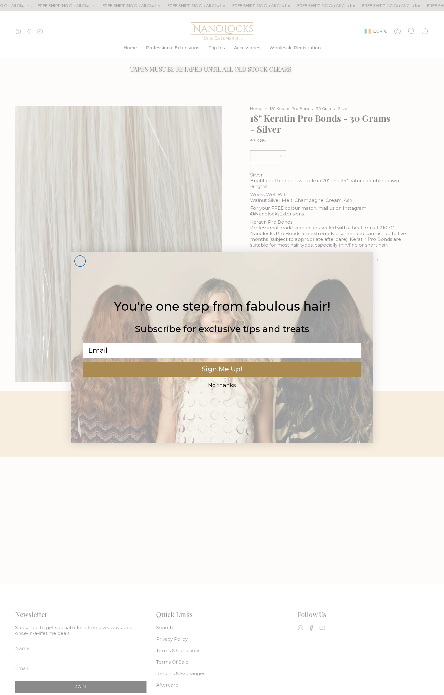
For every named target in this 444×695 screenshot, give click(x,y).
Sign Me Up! (222, 369)
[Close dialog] (80, 261)
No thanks (222, 385)
